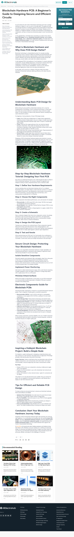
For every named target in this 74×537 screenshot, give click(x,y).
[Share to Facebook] (20, 440)
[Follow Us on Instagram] (6, 516)
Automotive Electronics (60, 510)
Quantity (67, 21)
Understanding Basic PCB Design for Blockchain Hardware (7, 31)
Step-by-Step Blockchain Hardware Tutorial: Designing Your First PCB (7, 35)
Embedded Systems (40, 510)
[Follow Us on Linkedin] (8, 516)
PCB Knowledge (23, 514)
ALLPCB (19, 426)
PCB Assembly (22, 516)
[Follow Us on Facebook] (1, 516)
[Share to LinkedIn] (26, 440)
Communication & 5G (60, 522)
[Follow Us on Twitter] (3, 516)
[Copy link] (29, 440)
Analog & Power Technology (41, 512)
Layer (59, 21)
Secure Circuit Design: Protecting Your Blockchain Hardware (6, 39)
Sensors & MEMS (39, 516)
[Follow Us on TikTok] (10, 516)
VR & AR (57, 526)
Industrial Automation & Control (62, 514)
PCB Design (22, 512)
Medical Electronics (60, 512)
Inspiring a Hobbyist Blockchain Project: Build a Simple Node (7, 45)
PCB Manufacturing (24, 510)
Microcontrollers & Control (41, 518)
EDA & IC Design (39, 524)
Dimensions (60, 17)
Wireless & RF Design (40, 514)
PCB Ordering (22, 518)
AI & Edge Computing (60, 524)
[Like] (17, 437)
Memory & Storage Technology (42, 520)
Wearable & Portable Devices (61, 520)
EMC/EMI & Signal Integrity (41, 522)
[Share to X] (23, 440)
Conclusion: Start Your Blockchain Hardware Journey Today (6, 52)
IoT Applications (59, 518)
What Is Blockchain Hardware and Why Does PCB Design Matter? (7, 27)
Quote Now (65, 27)
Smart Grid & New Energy (61, 516)
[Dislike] (21, 437)
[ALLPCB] (9, 2)
